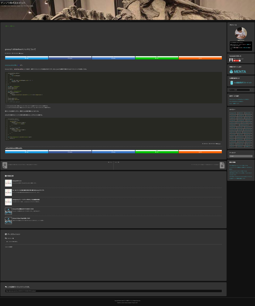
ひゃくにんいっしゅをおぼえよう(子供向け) (239, 99)
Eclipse (232, 120)
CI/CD (249, 115)
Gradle (232, 127)
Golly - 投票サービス (234, 103)
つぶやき (239, 146)
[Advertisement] (113, 38)
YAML (248, 144)
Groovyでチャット (17, 181)
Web (232, 144)
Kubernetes (247, 132)
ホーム (8, 26)
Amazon (233, 113)
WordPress (240, 144)
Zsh (232, 146)
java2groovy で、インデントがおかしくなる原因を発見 (26, 199)
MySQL (248, 134)
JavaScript (247, 129)
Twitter (247, 139)
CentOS (233, 115)
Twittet (233, 141)
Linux (232, 134)
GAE (248, 120)
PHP (231, 137)
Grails (240, 127)
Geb (244, 122)
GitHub (233, 125)
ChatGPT (241, 115)
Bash (248, 113)
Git (249, 122)
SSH (231, 139)
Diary (240, 117)
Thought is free (134, 302)
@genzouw (241, 40)
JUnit (239, 132)
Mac (241, 134)
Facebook (241, 120)
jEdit (232, 132)
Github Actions (244, 125)
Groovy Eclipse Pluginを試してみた (21, 218)
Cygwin (232, 117)
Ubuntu (241, 141)
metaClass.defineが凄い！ (11, 65)
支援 (247, 44)
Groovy (13, 26)
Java (240, 129)
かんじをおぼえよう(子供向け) (236, 101)
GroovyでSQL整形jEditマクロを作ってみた (23, 209)
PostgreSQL (240, 137)
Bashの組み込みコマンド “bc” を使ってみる (238, 165)
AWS (241, 113)
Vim (249, 141)
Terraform (239, 139)
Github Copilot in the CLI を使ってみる (238, 171)
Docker (247, 117)
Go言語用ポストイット (243, 82)
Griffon (248, 127)
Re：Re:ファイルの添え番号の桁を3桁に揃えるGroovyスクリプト (28, 190)
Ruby (248, 137)
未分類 (247, 146)
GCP (239, 122)
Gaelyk (232, 122)
